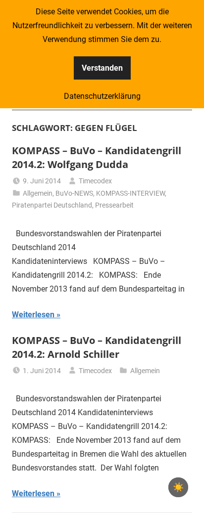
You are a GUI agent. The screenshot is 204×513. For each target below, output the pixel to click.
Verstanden (102, 68)
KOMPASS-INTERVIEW (130, 193)
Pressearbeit (114, 205)
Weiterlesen (33, 314)
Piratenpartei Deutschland (52, 205)
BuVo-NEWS (74, 193)
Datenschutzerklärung (102, 96)
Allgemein (37, 193)
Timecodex (95, 181)
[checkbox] (178, 487)
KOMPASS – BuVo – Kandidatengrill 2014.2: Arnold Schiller (96, 347)
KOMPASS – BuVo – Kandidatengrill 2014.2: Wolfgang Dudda (96, 157)
